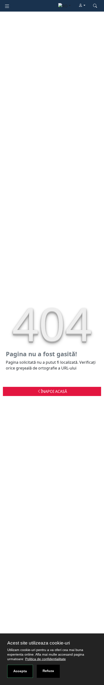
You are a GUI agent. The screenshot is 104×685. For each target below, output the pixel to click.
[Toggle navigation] (7, 5)
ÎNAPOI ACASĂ (54, 391)
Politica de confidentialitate (45, 659)
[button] (82, 5)
